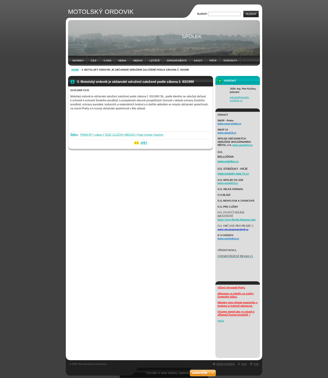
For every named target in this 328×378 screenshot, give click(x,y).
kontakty (230, 60)
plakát (221, 320)
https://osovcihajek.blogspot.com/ (237, 219)
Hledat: (202, 13)
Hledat (251, 14)
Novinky (78, 60)
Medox (137, 60)
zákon (98, 134)
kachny (159, 134)
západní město (177, 60)
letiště (154, 60)
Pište (213, 60)
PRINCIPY (86, 134)
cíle (93, 60)
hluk (140, 134)
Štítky (74, 134)
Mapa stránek (225, 364)
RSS (244, 364)
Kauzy (198, 60)
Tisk (256, 364)
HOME (75, 69)
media (122, 60)
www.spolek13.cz (242, 145)
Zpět (144, 143)
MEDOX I (130, 134)
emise (149, 134)
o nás (107, 60)
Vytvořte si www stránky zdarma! (167, 373)
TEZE (107, 134)
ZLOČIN (118, 134)
